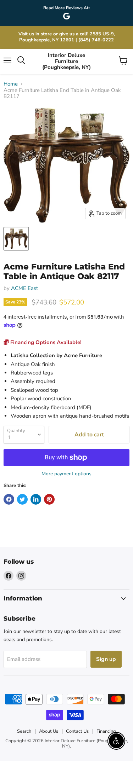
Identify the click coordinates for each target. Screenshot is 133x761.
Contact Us (77, 731)
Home (11, 84)
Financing (106, 731)
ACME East (24, 288)
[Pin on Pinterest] (49, 499)
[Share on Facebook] (9, 499)
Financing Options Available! (45, 342)
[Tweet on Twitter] (22, 499)
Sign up (106, 659)
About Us (48, 731)
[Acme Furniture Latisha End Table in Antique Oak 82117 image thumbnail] (16, 238)
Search (24, 731)
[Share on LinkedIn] (36, 499)
